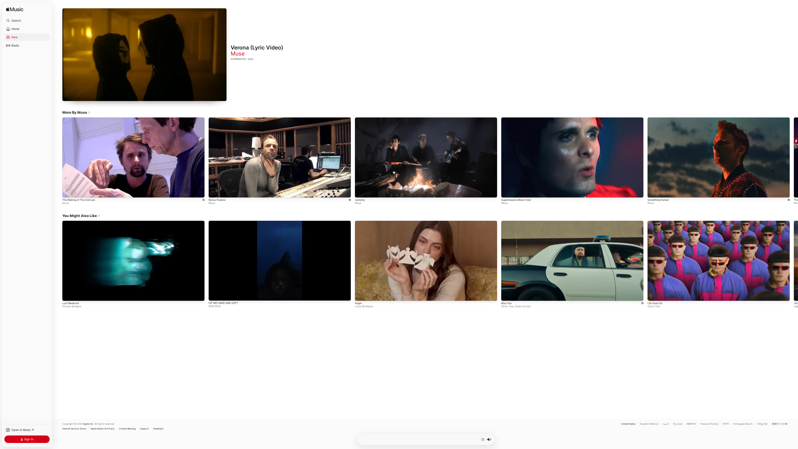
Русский (677, 424)
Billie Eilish (215, 306)
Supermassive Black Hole (516, 199)
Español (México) (649, 424)
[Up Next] (482, 439)
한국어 (726, 424)
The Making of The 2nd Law (78, 199)
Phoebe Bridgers (71, 306)
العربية (666, 424)
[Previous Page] (58, 157)
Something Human (658, 199)
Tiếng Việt (762, 424)
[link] (76, 112)
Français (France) (709, 424)
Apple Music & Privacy (103, 429)
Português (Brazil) (742, 424)
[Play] (144, 54)
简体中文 (691, 424)
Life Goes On (655, 303)
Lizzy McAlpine (364, 306)
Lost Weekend (70, 303)
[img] (14, 9)
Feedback (158, 429)
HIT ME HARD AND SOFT (223, 303)
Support (144, 429)
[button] (27, 20)
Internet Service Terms (74, 429)
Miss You (506, 303)
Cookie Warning (127, 429)
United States (628, 424)
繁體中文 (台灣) (780, 424)
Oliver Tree (507, 306)
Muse (238, 53)
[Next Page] (794, 157)
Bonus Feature (217, 199)
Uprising (360, 199)
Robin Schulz (523, 306)
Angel (358, 303)
